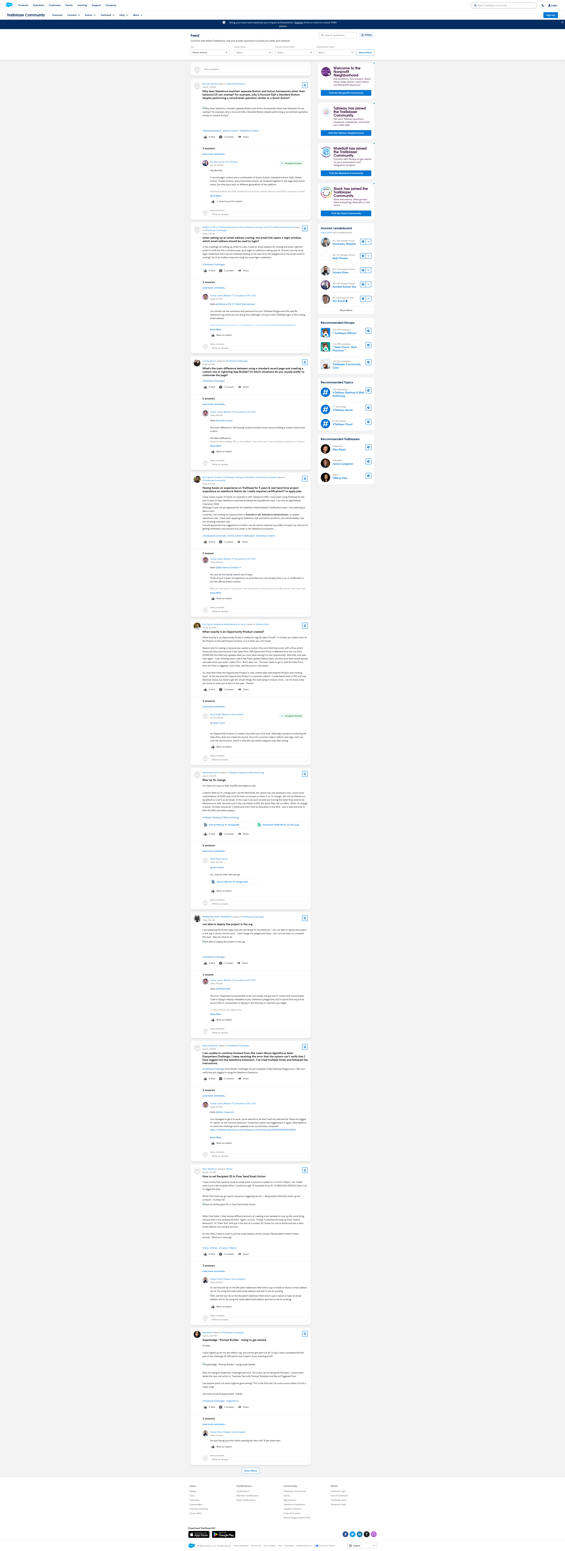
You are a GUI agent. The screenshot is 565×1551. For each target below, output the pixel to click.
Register (299, 22)
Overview (57, 15)
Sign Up (550, 15)
